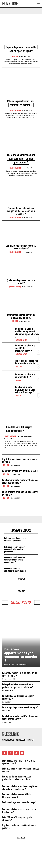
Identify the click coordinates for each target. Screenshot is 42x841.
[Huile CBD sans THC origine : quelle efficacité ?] (21, 415)
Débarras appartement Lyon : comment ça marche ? (15, 539)
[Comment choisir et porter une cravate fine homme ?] (21, 303)
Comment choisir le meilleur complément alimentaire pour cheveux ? (21, 211)
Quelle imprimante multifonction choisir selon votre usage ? (25, 390)
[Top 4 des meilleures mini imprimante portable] (7, 363)
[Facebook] (4, 753)
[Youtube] (22, 753)
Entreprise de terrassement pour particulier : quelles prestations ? (21, 158)
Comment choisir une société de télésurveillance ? (21, 247)
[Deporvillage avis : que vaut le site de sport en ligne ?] (21, 32)
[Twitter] (16, 753)
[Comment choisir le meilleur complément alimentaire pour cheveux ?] (21, 196)
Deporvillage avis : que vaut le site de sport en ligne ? (19, 674)
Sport (15, 56)
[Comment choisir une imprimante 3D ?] (7, 377)
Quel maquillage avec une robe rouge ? (21, 282)
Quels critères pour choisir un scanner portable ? (20, 493)
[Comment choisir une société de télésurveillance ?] (21, 234)
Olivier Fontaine (24, 56)
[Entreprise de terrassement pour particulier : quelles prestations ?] (21, 140)
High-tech (19, 367)
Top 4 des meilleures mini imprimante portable (27, 362)
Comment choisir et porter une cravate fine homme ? (21, 316)
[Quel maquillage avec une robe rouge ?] (21, 268)
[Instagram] (10, 753)
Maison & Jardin (15, 110)
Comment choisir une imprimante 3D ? (25, 376)
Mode (15, 321)
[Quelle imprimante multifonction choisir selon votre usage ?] (7, 391)
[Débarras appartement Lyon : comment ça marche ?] (21, 86)
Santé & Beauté (15, 287)
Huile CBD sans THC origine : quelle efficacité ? (18, 697)
